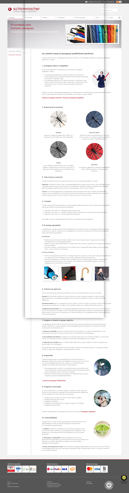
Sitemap (88, 481)
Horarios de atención (53, 483)
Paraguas (12, 17)
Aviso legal (89, 483)
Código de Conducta (53, 486)
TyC (8, 485)
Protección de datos (13, 486)
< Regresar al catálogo (14, 51)
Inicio (8, 481)
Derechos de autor (12, 483)
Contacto (49, 481)
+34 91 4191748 (110, 2)
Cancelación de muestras (54, 485)
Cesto (111, 17)
